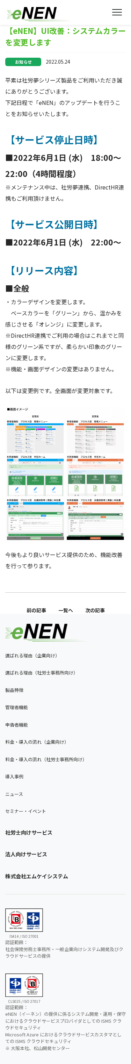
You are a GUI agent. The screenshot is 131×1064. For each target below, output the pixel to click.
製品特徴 (14, 690)
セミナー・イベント (25, 811)
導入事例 (14, 776)
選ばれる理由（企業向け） (32, 655)
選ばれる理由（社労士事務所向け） (41, 672)
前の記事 (36, 610)
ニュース (14, 794)
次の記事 (95, 610)
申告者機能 (16, 724)
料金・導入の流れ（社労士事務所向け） (46, 759)
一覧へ (65, 610)
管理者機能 (16, 707)
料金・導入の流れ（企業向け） (37, 741)
